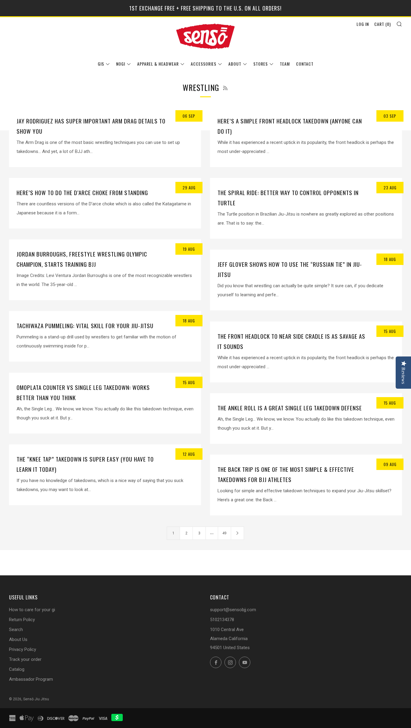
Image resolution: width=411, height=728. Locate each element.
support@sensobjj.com (233, 609)
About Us (18, 639)
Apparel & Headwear (158, 64)
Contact (305, 64)
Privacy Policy (22, 649)
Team (285, 64)
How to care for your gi (32, 609)
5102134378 (222, 619)
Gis (101, 64)
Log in (363, 24)
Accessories (203, 64)
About (234, 64)
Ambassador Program (31, 679)
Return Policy (22, 619)
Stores (260, 64)
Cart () (382, 24)
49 (224, 533)
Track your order (25, 659)
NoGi (120, 64)
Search (16, 629)
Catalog (16, 669)
